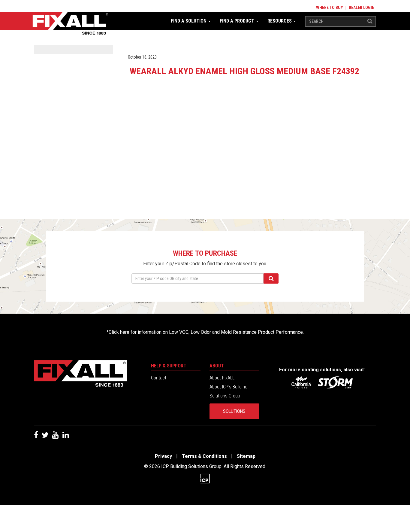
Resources (280, 21)
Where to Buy (329, 7)
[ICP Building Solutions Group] (205, 478)
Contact (158, 378)
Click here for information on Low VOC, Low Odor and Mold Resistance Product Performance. (206, 332)
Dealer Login (362, 7)
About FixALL (222, 378)
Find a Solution (189, 21)
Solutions (234, 411)
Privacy (163, 456)
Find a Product (237, 21)
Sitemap (246, 456)
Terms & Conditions (204, 456)
